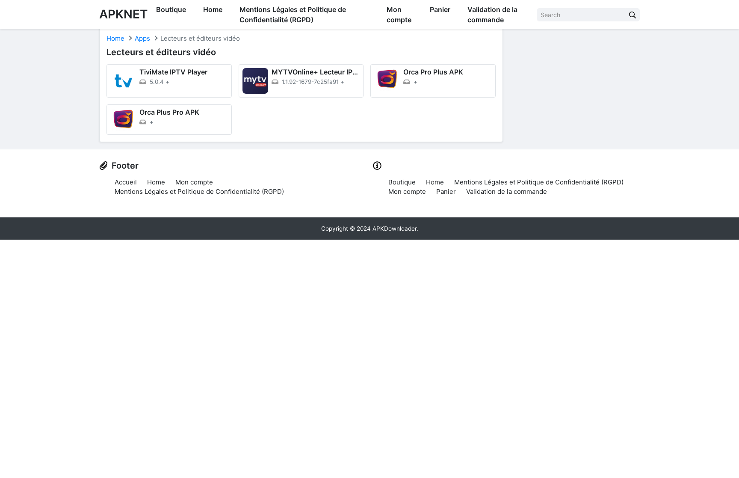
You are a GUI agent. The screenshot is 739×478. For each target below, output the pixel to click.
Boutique (171, 9)
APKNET (123, 14)
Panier (440, 9)
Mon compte (399, 14)
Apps (142, 38)
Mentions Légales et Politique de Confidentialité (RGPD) (292, 14)
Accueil (126, 182)
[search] (632, 14)
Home (212, 9)
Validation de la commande (492, 14)
